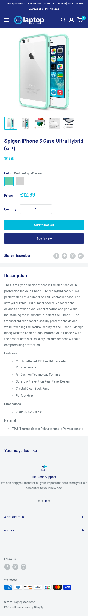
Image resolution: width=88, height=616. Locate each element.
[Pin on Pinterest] (64, 255)
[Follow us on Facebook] (7, 567)
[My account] (71, 20)
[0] (80, 19)
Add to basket (44, 225)
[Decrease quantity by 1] (24, 209)
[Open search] (63, 20)
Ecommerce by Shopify (29, 607)
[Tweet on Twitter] (73, 255)
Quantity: (10, 209)
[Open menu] (6, 20)
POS (6, 607)
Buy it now (44, 238)
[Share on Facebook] (56, 255)
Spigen (9, 158)
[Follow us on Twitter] (15, 567)
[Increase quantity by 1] (47, 209)
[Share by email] (81, 255)
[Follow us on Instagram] (23, 567)
